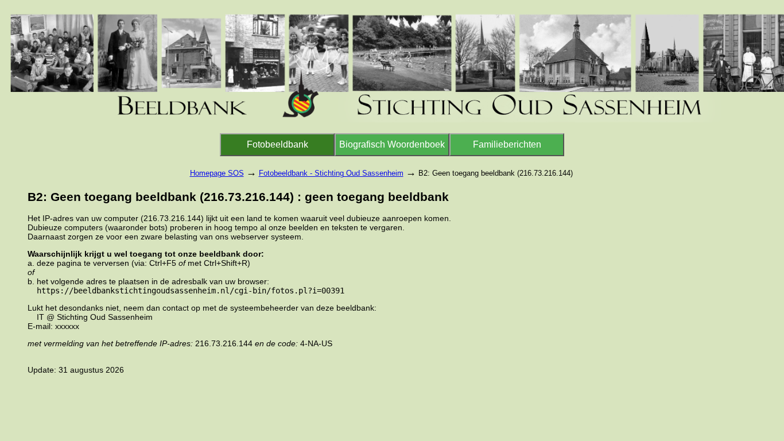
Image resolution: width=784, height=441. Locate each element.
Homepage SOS (217, 173)
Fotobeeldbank (277, 144)
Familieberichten (507, 144)
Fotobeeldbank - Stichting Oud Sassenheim (331, 173)
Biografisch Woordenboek (392, 144)
